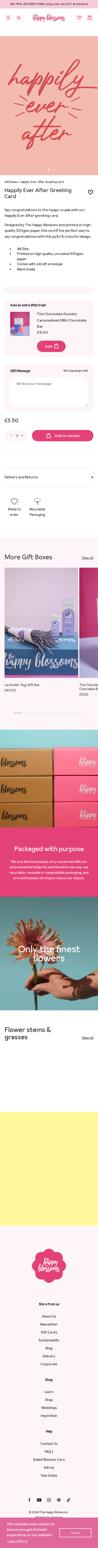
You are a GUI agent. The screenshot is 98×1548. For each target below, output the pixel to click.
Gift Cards (49, 1332)
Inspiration (49, 1415)
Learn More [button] (17, 1540)
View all (87, 558)
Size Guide (49, 1475)
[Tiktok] (68, 1500)
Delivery (49, 1356)
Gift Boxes (11, 182)
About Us (49, 1316)
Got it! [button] (75, 1533)
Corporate (49, 1364)
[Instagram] (49, 1500)
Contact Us (49, 1443)
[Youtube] (39, 1500)
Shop (49, 1400)
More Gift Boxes (28, 557)
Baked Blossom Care (49, 1459)
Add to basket (67, 435)
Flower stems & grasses (28, 1033)
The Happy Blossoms (54, 1512)
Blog (49, 1348)
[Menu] (7, 17)
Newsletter (49, 1324)
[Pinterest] (59, 1500)
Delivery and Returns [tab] (21, 477)
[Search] (16, 19)
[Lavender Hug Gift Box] (41, 623)
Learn (49, 1392)
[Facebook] (29, 1500)
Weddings (49, 1408)
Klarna (49, 1467)
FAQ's (49, 1451)
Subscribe (49, 1208)
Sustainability (49, 1340)
